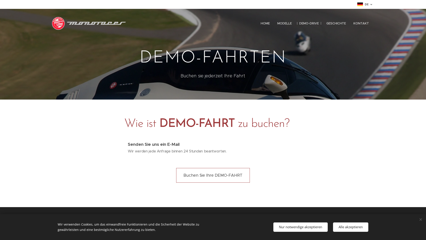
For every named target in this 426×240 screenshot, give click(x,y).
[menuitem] (265, 23)
